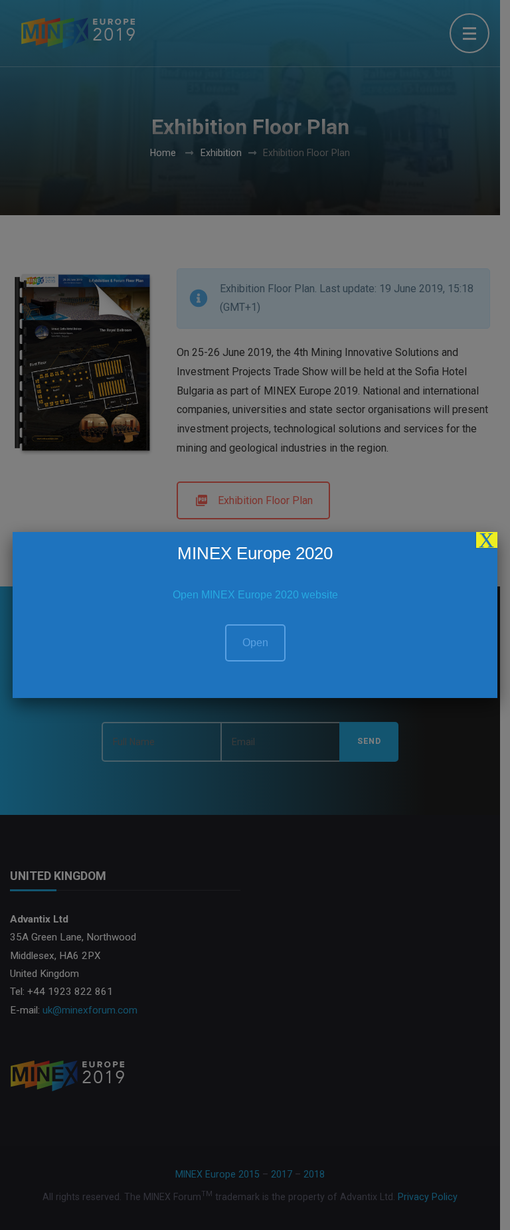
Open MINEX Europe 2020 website (255, 594)
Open (255, 642)
